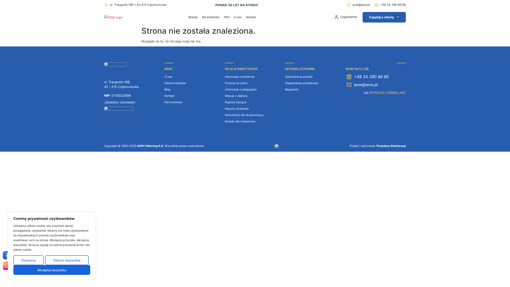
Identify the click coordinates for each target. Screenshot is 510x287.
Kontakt (251, 17)
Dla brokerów (211, 17)
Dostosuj (28, 260)
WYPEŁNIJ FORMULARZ (387, 93)
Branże (193, 17)
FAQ (227, 17)
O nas (238, 17)
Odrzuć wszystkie (66, 260)
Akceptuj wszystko (51, 270)
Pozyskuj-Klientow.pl (391, 145)
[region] (52, 245)
